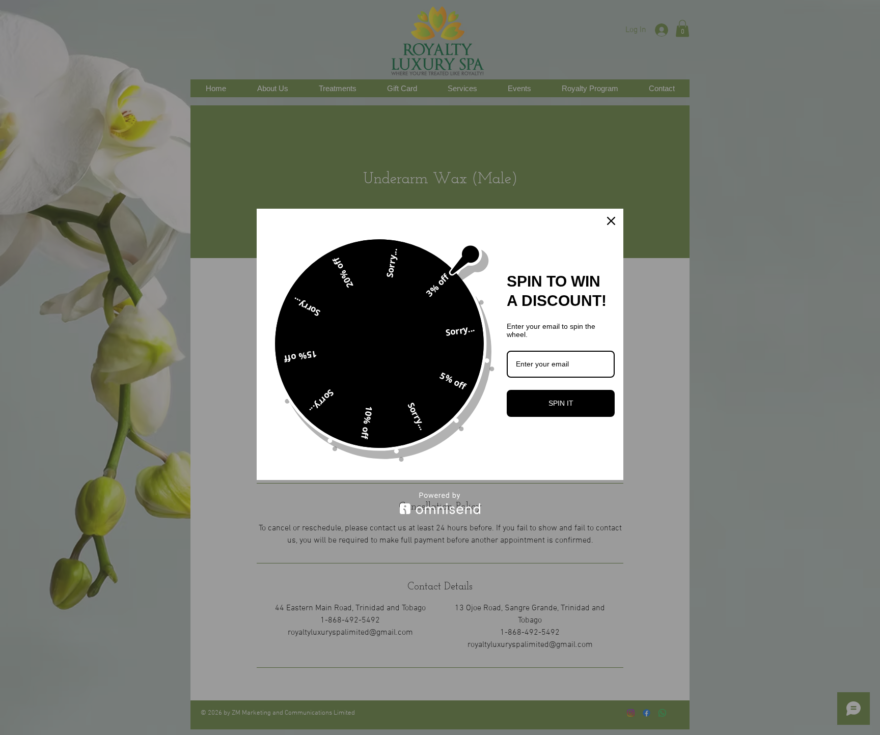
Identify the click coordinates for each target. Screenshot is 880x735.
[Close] (611, 221)
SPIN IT (560, 403)
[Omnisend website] (440, 503)
